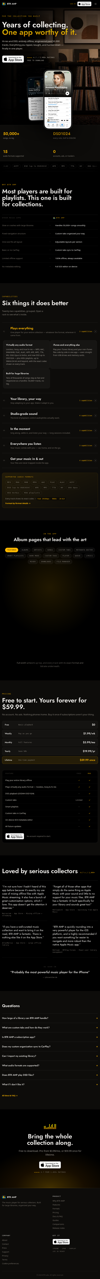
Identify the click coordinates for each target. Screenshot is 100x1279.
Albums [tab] (25, 550)
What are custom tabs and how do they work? (50, 1027)
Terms (4, 1259)
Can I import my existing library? (50, 1056)
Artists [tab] (38, 550)
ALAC (62, 482)
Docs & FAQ (58, 1216)
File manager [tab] (63, 562)
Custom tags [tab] (51, 556)
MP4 (35, 482)
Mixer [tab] (33, 562)
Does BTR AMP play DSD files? (50, 1075)
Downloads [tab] (46, 562)
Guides (56, 1220)
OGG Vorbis (13, 493)
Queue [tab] (77, 556)
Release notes (59, 1228)
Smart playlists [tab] (15, 556)
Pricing (56, 1212)
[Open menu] (95, 4)
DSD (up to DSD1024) (18, 488)
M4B (26, 482)
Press (4, 1248)
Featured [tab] (11, 550)
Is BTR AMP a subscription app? (50, 1037)
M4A (18, 482)
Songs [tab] (50, 550)
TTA (54, 488)
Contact (5, 1244)
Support (5, 1252)
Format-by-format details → (17, 503)
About (4, 1240)
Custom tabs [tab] (65, 550)
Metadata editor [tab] (84, 550)
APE (37, 488)
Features (56, 1204)
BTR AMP (11, 3)
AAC (43, 482)
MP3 (9, 482)
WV (62, 488)
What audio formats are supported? (50, 1065)
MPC (45, 488)
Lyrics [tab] (89, 556)
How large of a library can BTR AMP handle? (50, 1018)
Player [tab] (66, 556)
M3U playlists (32, 493)
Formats (56, 1208)
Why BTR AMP (59, 1201)
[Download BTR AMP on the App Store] (84, 4)
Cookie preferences (10, 1263)
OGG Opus (73, 488)
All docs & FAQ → (10, 1095)
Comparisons (58, 1224)
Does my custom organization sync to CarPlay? (50, 1046)
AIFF (72, 482)
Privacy (5, 1255)
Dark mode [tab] (34, 556)
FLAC (52, 482)
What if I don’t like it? (50, 1084)
